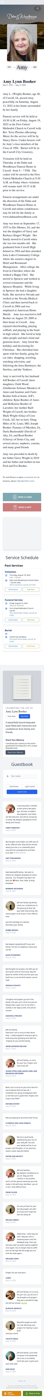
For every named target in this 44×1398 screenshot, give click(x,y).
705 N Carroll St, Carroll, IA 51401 (23, 585)
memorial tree (31, 477)
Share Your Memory (15, 752)
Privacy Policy (15, 1388)
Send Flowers (31, 646)
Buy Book (24, 716)
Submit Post (22, 792)
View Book (11, 716)
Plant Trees (30, 589)
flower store (29, 480)
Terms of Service (28, 1388)
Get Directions (13, 589)
